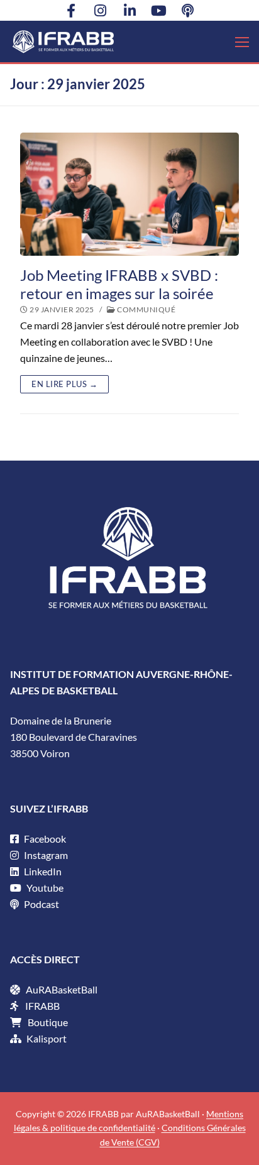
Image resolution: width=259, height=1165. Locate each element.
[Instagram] (100, 10)
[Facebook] (71, 10)
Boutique (48, 1022)
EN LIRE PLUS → (64, 384)
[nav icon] (242, 41)
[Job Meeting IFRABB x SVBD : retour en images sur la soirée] (129, 194)
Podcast (40, 904)
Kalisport (46, 1038)
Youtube (44, 888)
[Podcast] (188, 10)
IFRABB (42, 1006)
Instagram (45, 855)
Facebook (44, 839)
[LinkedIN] (129, 10)
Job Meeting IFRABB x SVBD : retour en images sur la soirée (119, 284)
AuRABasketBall (61, 989)
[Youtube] (158, 10)
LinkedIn (42, 871)
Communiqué (145, 309)
